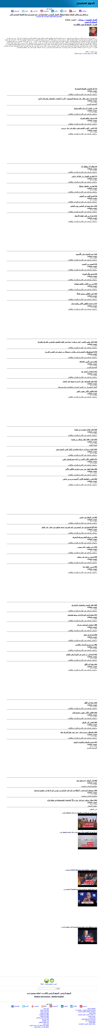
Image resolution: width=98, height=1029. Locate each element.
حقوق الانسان (92, 806)
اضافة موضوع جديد (90, 1020)
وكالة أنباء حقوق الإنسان (42, 1017)
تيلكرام (65, 11)
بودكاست (84, 11)
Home (42, 984)
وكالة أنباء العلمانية (44, 1014)
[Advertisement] (50, 69)
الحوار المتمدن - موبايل (87, 20)
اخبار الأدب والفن (44, 1011)
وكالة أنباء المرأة (44, 1010)
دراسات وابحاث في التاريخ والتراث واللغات (82, 94)
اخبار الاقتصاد (45, 1020)
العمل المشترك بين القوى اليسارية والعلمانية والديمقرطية (77, 387)
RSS (45, 1006)
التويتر (26, 11)
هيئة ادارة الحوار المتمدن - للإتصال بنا (85, 1010)
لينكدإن (56, 11)
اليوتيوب (35, 11)
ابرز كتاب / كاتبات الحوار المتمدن (86, 1014)
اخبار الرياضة (45, 1019)
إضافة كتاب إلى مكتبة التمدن (41, 1027)
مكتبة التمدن (92, 1017)
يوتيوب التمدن (91, 1016)
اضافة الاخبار (92, 1022)
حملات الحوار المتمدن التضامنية (87, 1023)
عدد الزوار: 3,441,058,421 (88, 1019)
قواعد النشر (92, 1013)
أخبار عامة (46, 1008)
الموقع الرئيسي (91, 22)
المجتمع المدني (92, 104)
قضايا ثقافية (93, 445)
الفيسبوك (16, 11)
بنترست (74, 11)
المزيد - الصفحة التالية (51, 984)
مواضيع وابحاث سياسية (89, 786)
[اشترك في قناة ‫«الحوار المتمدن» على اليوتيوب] (49, 16)
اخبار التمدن (45, 1023)
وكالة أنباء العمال (44, 1016)
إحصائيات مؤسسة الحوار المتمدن (86, 1011)
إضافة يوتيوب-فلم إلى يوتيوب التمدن (39, 1025)
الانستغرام (46, 11)
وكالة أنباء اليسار (44, 1013)
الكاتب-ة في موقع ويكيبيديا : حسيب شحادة (85, 53)
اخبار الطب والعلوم (44, 1022)
